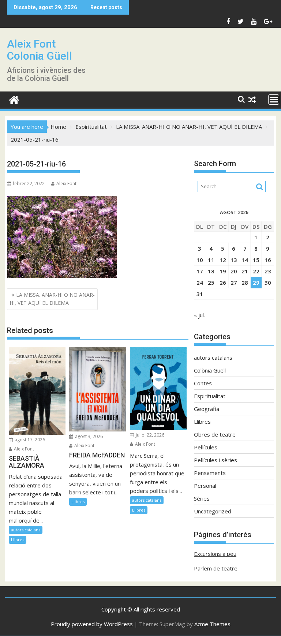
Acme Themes (212, 624)
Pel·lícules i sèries (215, 460)
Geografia (206, 408)
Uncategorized (212, 511)
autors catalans (25, 529)
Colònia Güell (210, 370)
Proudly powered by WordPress (92, 624)
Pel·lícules (205, 447)
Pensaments (210, 472)
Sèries (202, 498)
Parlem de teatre (215, 568)
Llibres (17, 539)
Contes (203, 383)
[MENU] (273, 99)
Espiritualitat (209, 396)
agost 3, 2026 (88, 436)
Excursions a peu (215, 553)
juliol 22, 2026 (149, 435)
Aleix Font (66, 183)
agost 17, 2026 (29, 440)
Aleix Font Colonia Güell (39, 49)
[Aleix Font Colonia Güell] (14, 99)
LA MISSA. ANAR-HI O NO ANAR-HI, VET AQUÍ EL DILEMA (52, 298)
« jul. (199, 315)
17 (199, 271)
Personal (205, 485)
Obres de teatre (215, 434)
